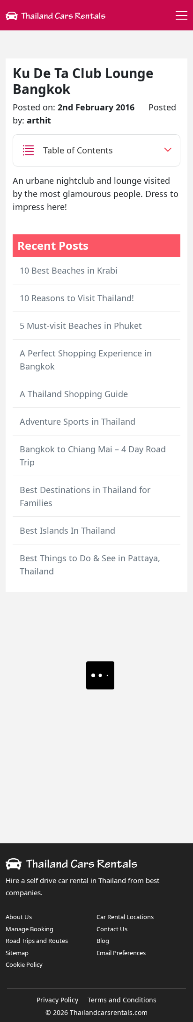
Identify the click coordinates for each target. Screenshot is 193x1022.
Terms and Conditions (122, 999)
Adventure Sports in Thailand (77, 421)
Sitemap (17, 953)
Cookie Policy (24, 964)
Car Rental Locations (125, 917)
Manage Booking (29, 929)
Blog (102, 940)
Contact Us (111, 929)
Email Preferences (121, 953)
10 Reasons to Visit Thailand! (77, 298)
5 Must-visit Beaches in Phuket (81, 325)
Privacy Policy (57, 999)
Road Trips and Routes (37, 940)
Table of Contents (78, 150)
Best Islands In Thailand (67, 530)
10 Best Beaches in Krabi (69, 270)
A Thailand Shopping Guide (74, 393)
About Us (19, 917)
